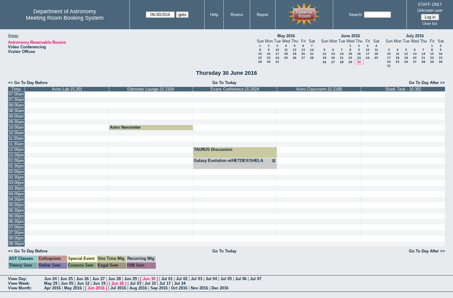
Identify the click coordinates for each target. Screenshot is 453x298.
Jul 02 (181, 278)
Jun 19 (99, 283)
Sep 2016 (159, 288)
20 (303, 53)
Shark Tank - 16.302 (403, 89)
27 (303, 57)
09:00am (16, 116)
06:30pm (16, 221)
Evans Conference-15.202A (234, 89)
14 (312, 49)
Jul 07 (255, 278)
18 (286, 53)
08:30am (16, 110)
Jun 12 (83, 283)
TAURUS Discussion (213, 149)
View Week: (19, 283)
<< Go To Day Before (27, 82)
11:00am (16, 138)
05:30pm (16, 210)
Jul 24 (180, 283)
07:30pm (16, 232)
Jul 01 (167, 278)
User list (429, 23)
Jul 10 (150, 283)
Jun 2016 (96, 288)
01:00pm (16, 160)
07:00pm (16, 227)
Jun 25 (66, 278)
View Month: (20, 288)
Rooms (237, 14)
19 (294, 53)
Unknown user (430, 10)
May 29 (50, 283)
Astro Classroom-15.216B (319, 89)
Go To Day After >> (427, 82)
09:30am (16, 121)
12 (294, 49)
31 (277, 61)
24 (277, 57)
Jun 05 (67, 283)
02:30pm (16, 177)
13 (303, 49)
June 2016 (350, 36)
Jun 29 (130, 278)
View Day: (17, 278)
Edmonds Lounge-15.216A (150, 89)
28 (312, 57)
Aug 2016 (138, 288)
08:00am (16, 105)
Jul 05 (226, 278)
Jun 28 (114, 278)
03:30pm (16, 188)
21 (312, 53)
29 (260, 61)
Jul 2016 (118, 288)
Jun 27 (98, 278)
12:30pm (16, 155)
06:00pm (16, 216)
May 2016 (286, 36)
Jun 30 (149, 278)
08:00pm (16, 238)
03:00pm (16, 182)
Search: (356, 14)
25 (286, 57)
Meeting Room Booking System (65, 18)
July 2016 (415, 36)
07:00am (16, 94)
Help (214, 14)
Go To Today (224, 82)
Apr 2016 (52, 288)
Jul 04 (211, 278)
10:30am (16, 133)
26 (294, 57)
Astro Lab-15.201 (67, 89)
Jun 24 (50, 278)
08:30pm (16, 243)
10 (277, 49)
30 (269, 61)
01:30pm (16, 166)
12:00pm (16, 149)
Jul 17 (165, 283)
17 (277, 53)
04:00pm (16, 193)
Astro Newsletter (125, 127)
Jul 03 (196, 278)
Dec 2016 (219, 288)
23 (269, 57)
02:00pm (16, 171)
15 (260, 53)
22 (260, 57)
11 (286, 49)
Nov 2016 (199, 288)
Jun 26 (82, 278)
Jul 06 (241, 278)
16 (269, 53)
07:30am (16, 99)
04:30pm (16, 199)
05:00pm (16, 205)
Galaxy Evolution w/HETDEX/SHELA (228, 160)
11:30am (16, 144)
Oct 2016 (179, 288)
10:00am (16, 127)
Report (262, 14)
